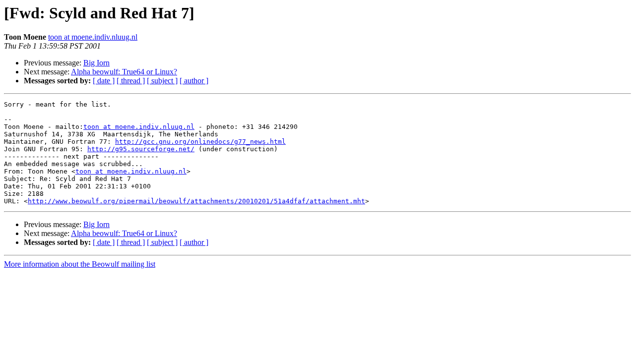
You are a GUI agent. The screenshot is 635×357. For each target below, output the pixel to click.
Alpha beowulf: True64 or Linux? (124, 71)
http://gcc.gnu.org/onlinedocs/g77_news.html (200, 141)
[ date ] (104, 80)
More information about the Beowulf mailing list (79, 264)
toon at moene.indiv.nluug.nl (92, 37)
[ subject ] (162, 80)
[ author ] (194, 80)
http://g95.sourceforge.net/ (140, 149)
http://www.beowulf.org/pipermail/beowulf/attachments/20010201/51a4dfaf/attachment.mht (196, 201)
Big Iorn (96, 63)
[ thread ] (131, 80)
